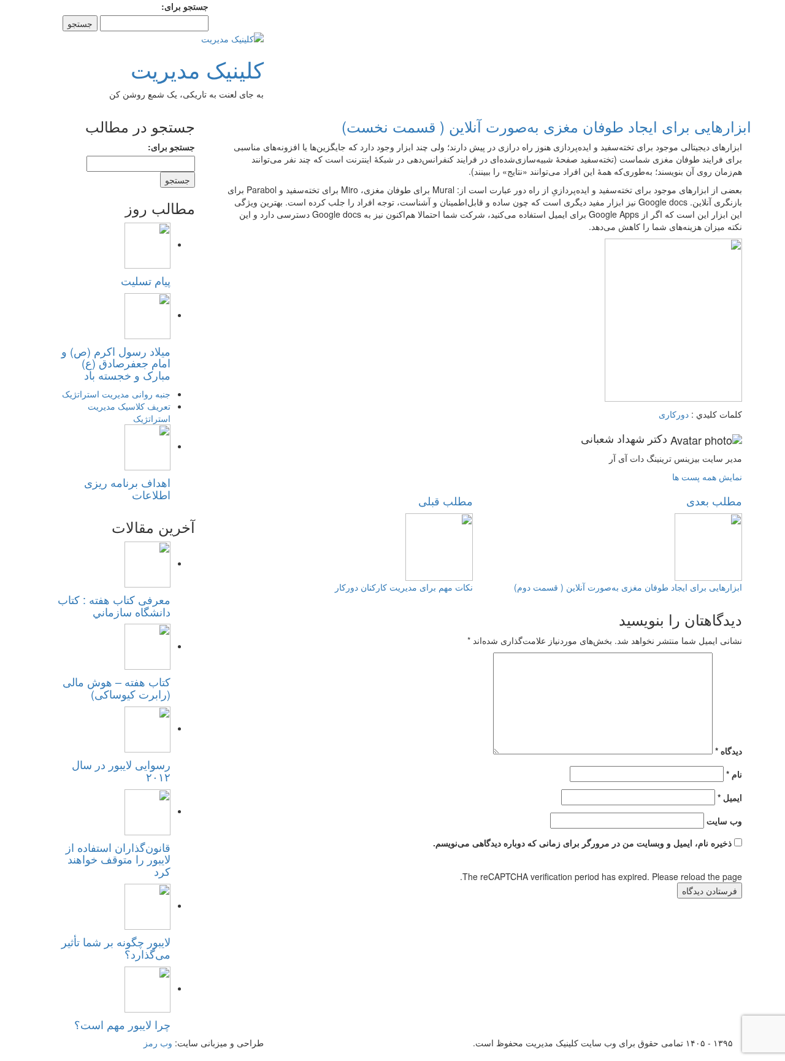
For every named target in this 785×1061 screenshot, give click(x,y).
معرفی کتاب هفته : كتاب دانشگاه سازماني (114, 605)
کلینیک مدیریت (197, 69)
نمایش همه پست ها (707, 476)
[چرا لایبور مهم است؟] (147, 988)
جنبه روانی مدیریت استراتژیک (116, 394)
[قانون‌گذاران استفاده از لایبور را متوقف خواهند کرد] (147, 811)
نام (734, 774)
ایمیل (730, 797)
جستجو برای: (185, 6)
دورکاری (674, 414)
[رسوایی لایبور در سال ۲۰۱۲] (147, 728)
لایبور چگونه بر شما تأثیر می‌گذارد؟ (115, 947)
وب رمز (158, 1042)
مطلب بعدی (714, 500)
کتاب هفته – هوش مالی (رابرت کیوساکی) (116, 687)
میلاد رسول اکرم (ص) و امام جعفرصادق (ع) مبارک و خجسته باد (115, 363)
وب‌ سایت (724, 820)
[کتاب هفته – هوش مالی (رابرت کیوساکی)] (147, 646)
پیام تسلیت (145, 280)
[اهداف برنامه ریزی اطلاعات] (147, 446)
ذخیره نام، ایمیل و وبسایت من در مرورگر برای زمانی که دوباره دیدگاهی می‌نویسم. (582, 843)
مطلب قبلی (445, 500)
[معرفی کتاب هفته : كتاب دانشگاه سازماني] (147, 563)
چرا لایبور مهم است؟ (122, 1024)
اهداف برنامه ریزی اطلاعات (127, 488)
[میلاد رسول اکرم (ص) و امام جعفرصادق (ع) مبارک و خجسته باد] (147, 314)
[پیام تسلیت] (147, 244)
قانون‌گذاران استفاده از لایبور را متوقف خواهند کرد (118, 859)
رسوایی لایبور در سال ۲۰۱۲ (121, 770)
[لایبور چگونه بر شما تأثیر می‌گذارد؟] (147, 905)
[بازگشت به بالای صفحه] (781, 1055)
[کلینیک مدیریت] (232, 37)
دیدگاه (728, 751)
